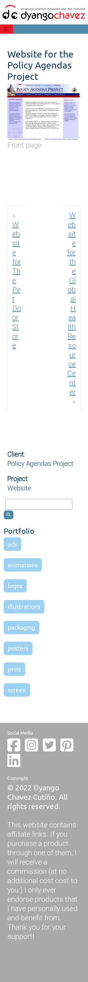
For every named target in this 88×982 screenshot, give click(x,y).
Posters (18, 648)
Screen (17, 690)
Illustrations (24, 606)
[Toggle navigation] (6, 29)
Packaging (21, 627)
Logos (15, 585)
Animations (23, 565)
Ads (12, 544)
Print (14, 669)
